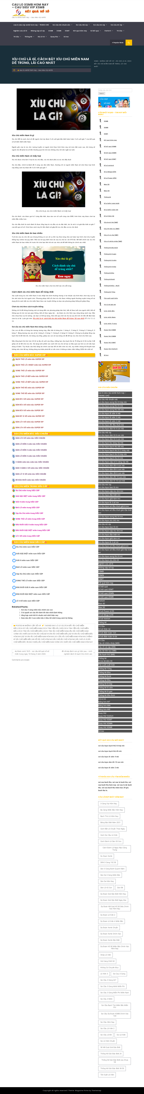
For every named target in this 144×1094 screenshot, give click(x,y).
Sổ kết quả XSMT (110, 159)
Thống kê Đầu (109, 273)
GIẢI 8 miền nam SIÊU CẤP (27, 560)
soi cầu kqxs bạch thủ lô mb (110, 458)
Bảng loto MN (104, 705)
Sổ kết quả (94, 31)
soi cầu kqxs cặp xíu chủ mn (110, 491)
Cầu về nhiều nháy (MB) (113, 241)
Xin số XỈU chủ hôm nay (42, 639)
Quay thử (54, 37)
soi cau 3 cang (119, 974)
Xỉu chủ (56, 639)
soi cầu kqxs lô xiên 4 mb (109, 413)
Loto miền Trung (110, 323)
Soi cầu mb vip (82, 25)
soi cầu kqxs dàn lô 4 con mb (111, 429)
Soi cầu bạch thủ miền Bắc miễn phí (114, 1006)
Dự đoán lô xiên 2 (107, 915)
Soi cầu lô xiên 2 (107, 1028)
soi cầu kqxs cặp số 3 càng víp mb (113, 462)
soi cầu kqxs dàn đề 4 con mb (111, 466)
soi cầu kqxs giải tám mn (109, 499)
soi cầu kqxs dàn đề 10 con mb (112, 477)
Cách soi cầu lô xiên (109, 835)
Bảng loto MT (104, 702)
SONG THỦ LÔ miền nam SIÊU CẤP (30, 581)
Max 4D (107, 191)
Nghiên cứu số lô (20, 31)
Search (102, 93)
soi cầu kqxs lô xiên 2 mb (109, 421)
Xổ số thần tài (109, 216)
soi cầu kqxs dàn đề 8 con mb (111, 473)
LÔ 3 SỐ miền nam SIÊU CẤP (28, 601)
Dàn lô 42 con (106, 888)
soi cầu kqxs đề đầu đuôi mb (111, 425)
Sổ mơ (66, 37)
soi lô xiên (121, 1035)
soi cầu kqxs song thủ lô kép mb (112, 402)
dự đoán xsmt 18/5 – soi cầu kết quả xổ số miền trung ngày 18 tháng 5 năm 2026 (32, 652)
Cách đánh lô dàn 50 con (110, 841)
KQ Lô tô (41, 37)
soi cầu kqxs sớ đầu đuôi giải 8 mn (113, 506)
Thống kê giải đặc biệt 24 (111, 1054)
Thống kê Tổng (109, 292)
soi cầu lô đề (106, 1035)
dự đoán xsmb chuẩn (109, 928)
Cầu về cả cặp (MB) (111, 235)
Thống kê (28, 37)
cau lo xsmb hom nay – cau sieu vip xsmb (30, 6)
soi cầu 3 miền (106, 999)
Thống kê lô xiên (110, 260)
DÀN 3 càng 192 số (108, 862)
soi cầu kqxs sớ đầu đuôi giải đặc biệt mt (115, 551)
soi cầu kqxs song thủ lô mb (110, 406)
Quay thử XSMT (110, 342)
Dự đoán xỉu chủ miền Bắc (56, 634)
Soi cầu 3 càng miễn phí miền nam (114, 993)
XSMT (67, 31)
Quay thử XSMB (110, 330)
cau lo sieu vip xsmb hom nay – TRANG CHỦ (31, 25)
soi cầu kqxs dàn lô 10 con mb (111, 481)
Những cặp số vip (38, 31)
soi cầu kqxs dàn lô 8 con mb (111, 435)
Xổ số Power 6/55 (110, 178)
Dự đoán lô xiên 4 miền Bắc (111, 921)
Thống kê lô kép (110, 267)
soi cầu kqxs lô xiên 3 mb (109, 417)
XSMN (59, 31)
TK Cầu (119, 31)
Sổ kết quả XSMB (110, 146)
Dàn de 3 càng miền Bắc (110, 875)
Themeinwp (96, 1090)
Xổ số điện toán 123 (111, 210)
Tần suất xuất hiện (111, 298)
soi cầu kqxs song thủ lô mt (110, 556)
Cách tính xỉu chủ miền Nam (55, 631)
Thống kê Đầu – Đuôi (111, 286)
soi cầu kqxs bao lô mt (108, 527)
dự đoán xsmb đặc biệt (110, 940)
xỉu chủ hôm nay (68, 639)
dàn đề (120, 888)
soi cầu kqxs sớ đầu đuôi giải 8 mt (113, 546)
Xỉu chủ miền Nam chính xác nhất (53, 642)
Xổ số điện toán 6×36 (107, 637)
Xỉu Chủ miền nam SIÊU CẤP (27, 547)
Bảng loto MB (104, 709)
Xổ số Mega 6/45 (110, 172)
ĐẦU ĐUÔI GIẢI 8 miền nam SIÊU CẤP (31, 587)
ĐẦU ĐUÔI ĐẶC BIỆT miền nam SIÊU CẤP (33, 594)
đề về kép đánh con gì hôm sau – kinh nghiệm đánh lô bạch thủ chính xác (77, 652)
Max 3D (107, 184)
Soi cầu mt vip (116, 25)
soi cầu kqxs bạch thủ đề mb (111, 447)
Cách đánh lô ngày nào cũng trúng (115, 849)
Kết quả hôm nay (80, 31)
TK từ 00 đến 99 (110, 305)
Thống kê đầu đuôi (111, 248)
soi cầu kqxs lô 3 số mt (108, 542)
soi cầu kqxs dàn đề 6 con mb (111, 469)
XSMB (50, 31)
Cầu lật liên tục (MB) (111, 229)
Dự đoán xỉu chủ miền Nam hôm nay (38, 636)
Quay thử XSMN (110, 336)
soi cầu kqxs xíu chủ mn (108, 520)
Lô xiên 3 (104, 974)
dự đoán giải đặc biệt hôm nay (113, 894)
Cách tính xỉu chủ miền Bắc (30, 631)
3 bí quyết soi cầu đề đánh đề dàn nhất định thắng (41, 613)
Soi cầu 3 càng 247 (108, 980)
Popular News (118, 42)
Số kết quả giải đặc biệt (110, 1047)
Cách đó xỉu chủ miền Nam (29, 628)
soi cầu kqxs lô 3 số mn (108, 502)
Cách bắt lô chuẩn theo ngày (112, 829)
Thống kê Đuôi (109, 279)
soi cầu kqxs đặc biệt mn (109, 495)
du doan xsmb (106, 856)
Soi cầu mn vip (99, 25)
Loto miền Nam (110, 317)
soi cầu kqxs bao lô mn (108, 487)
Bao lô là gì (57, 625)
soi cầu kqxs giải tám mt (109, 538)
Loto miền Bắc (109, 311)
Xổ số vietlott (109, 165)
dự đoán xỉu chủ (36, 634)
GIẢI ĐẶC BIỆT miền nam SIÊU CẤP (30, 554)
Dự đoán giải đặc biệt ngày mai (113, 900)
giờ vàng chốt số (107, 961)
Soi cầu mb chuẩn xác (61, 25)
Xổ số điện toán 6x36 (111, 203)
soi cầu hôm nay (107, 1022)
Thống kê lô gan (110, 254)
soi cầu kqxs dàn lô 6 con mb (111, 439)
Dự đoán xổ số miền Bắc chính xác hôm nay (114, 947)
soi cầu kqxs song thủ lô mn (110, 517)
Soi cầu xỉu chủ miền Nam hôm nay (70, 636)
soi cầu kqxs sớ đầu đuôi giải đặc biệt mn (115, 511)
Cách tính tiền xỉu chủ (52, 628)
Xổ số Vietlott (104, 619)
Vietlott (107, 31)
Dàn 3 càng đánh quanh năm (112, 869)
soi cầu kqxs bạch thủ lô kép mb (112, 454)
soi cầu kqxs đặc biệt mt (109, 534)
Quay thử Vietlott (111, 349)
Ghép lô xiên (105, 955)
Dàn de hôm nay (107, 881)
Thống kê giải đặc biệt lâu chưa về (115, 1061)
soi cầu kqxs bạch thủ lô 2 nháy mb (113, 450)
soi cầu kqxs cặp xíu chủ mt (110, 531)
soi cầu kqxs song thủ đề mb (111, 410)
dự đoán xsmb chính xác (110, 934)
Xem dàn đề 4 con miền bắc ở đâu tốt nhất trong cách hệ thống (47, 618)
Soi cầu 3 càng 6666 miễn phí (112, 986)
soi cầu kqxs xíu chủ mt (108, 560)
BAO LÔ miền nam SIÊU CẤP (27, 567)
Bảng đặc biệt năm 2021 (110, 822)
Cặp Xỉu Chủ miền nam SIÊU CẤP (29, 574)
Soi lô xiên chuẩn (107, 1041)
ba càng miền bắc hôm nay (111, 810)
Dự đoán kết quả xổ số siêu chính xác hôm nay (115, 907)
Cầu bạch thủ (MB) (111, 222)
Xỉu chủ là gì (81, 639)
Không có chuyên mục (109, 968)
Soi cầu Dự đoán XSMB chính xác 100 (115, 1015)
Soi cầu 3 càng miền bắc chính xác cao (37, 610)
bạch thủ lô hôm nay (109, 816)
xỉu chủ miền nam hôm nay (81, 642)
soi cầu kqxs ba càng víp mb (110, 443)
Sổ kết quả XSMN (110, 153)
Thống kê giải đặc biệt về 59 (112, 1068)
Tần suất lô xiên (107, 1075)
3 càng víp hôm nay (108, 804)
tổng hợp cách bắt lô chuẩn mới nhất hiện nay (39, 615)
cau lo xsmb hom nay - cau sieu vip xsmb (36, 70)
